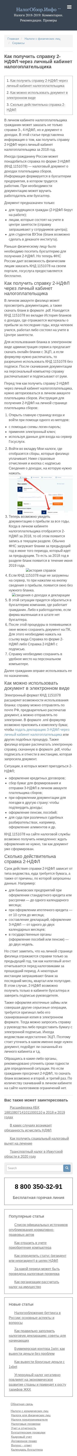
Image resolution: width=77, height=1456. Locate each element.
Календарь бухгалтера (27, 1449)
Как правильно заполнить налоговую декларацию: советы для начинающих (37, 1336)
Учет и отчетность (23, 1428)
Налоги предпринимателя (29, 1419)
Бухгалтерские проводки (28, 1432)
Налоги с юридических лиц (29, 1411)
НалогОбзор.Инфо (36, 9)
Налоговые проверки (25, 1424)
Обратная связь (22, 1404)
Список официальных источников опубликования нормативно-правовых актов (38, 1230)
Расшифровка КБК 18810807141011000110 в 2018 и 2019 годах (34, 1112)
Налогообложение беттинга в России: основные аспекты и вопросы (35, 1318)
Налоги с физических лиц (42, 38)
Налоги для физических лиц (30, 1415)
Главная (13, 38)
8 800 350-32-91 (38, 1186)
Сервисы (18, 43)
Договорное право (24, 1441)
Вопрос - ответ (21, 1445)
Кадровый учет (21, 1436)
